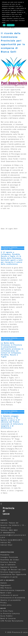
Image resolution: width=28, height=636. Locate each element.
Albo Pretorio (6, 588)
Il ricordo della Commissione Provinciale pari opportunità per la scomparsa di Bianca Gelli (13, 42)
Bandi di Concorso (8, 618)
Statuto (3, 583)
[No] (26, 14)
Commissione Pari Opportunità (13, 574)
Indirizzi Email (6, 545)
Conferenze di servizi (9, 595)
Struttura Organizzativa (10, 572)
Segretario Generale (8, 567)
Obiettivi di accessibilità (10, 600)
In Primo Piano (6, 611)
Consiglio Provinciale (9, 557)
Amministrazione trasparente (12, 590)
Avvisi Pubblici (6, 616)
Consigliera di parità (9, 577)
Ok (4, 25)
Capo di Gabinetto (8, 564)
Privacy (3, 602)
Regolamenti (5, 585)
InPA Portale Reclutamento (11, 621)
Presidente (4, 554)
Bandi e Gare (5, 592)
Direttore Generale (8, 562)
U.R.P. (2, 537)
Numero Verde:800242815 (11, 540)
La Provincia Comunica (9, 247)
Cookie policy (6, 605)
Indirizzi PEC (5, 542)
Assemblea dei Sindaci (9, 559)
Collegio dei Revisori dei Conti (13, 569)
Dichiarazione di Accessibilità (12, 597)
